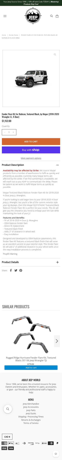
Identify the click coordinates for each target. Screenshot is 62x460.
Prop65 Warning (10, 253)
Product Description (13, 164)
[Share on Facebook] (11, 270)
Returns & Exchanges (31, 420)
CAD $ (7, 436)
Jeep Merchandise (31, 403)
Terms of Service (31, 423)
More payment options (31, 158)
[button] (8, 409)
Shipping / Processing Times (31, 416)
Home (4, 35)
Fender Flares (13, 35)
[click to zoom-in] (55, 54)
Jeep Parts (30, 410)
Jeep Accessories (31, 407)
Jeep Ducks (31, 413)
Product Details (10, 262)
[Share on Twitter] (16, 270)
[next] (57, 341)
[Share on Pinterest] (21, 270)
